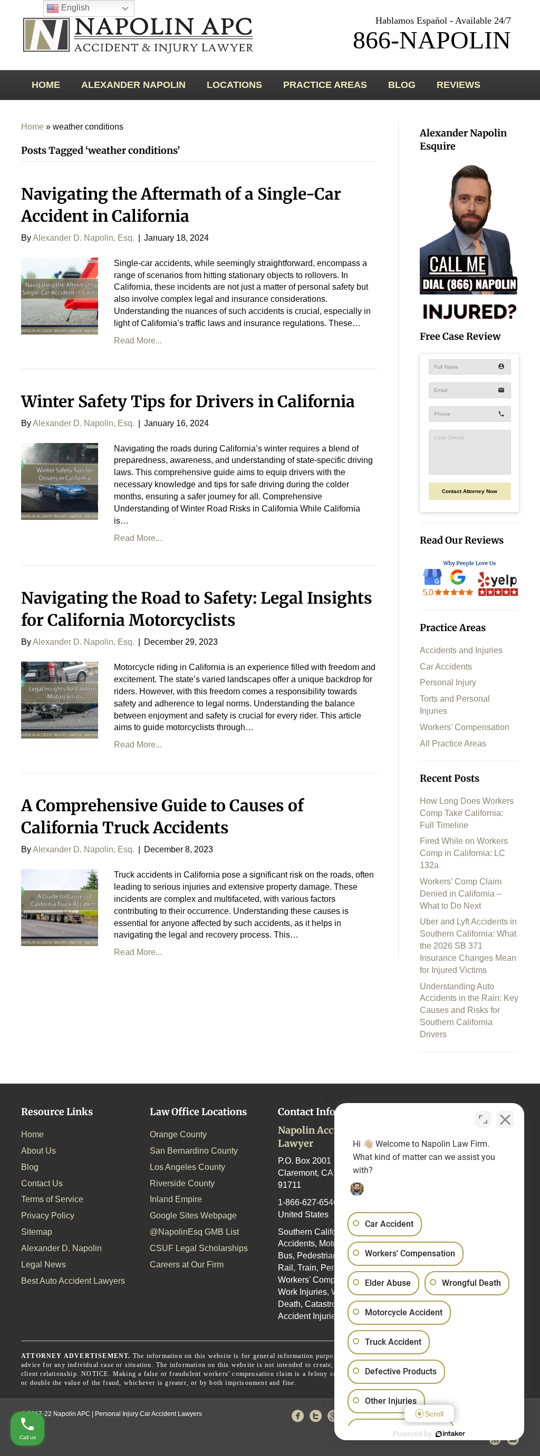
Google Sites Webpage (193, 1215)
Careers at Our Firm (187, 1264)
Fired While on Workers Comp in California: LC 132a (464, 853)
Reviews (458, 85)
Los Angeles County (187, 1167)
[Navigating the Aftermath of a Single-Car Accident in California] (59, 295)
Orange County (178, 1134)
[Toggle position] (483, 1119)
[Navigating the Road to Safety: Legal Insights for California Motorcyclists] (59, 699)
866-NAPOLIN (432, 40)
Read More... (138, 340)
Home (46, 85)
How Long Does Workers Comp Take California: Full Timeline (467, 813)
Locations (234, 85)
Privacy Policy (47, 1215)
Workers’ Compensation (464, 727)
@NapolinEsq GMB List (194, 1231)
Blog (402, 85)
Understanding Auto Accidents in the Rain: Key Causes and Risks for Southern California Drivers (469, 1010)
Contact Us (42, 1183)
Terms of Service (52, 1199)
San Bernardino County (194, 1150)
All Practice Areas (453, 743)
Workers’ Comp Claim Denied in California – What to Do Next (461, 893)
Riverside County (182, 1183)
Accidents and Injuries (461, 650)
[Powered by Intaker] (450, 1434)
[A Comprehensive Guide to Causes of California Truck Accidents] (59, 906)
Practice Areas (325, 85)
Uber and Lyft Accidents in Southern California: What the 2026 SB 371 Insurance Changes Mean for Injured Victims (468, 945)
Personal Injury (448, 682)
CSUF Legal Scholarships (199, 1248)
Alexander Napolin (133, 85)
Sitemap (36, 1231)
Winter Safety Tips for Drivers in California (188, 401)
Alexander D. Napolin (61, 1248)
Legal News (43, 1264)
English (74, 7)
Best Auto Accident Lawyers (73, 1280)
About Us (38, 1150)
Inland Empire (176, 1199)
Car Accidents (446, 666)
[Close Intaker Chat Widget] (505, 1119)
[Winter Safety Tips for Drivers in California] (59, 480)
